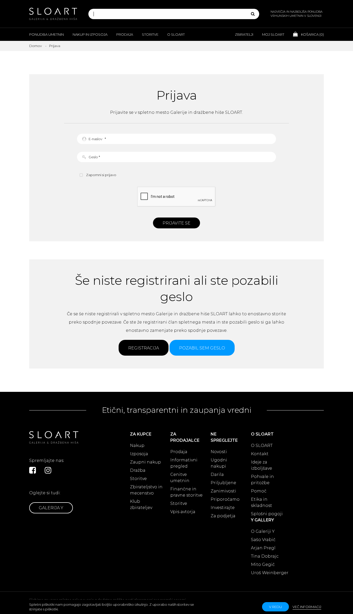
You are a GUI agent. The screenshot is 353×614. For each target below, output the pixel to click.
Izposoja (139, 453)
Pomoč (258, 491)
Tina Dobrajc (265, 556)
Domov (35, 46)
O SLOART (262, 445)
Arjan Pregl (263, 547)
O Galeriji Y (263, 531)
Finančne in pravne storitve (186, 492)
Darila (217, 474)
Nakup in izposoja (90, 34)
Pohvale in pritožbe (262, 479)
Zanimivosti (223, 491)
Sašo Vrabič (263, 539)
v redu (275, 607)
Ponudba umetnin (46, 34)
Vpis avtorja (182, 511)
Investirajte (223, 507)
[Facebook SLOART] (32, 470)
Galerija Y (51, 507)
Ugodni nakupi (219, 463)
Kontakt (259, 453)
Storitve (150, 34)
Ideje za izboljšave (261, 465)
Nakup (137, 445)
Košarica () (312, 34)
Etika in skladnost (261, 502)
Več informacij (307, 607)
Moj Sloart (273, 34)
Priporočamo (225, 499)
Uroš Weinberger (269, 572)
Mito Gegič (263, 564)
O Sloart (176, 34)
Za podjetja (223, 515)
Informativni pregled (183, 463)
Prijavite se (176, 223)
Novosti (219, 451)
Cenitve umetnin (179, 477)
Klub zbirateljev (141, 504)
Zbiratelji (244, 34)
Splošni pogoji (267, 513)
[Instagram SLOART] (48, 470)
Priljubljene (223, 482)
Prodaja (124, 34)
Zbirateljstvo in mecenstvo (146, 490)
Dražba (137, 470)
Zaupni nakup (145, 462)
